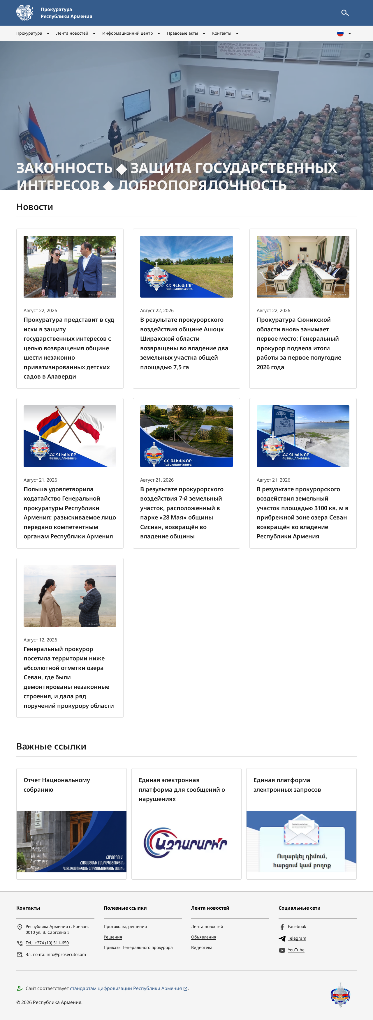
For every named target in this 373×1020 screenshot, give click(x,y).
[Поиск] (345, 12)
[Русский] (344, 33)
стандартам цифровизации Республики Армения (126, 988)
